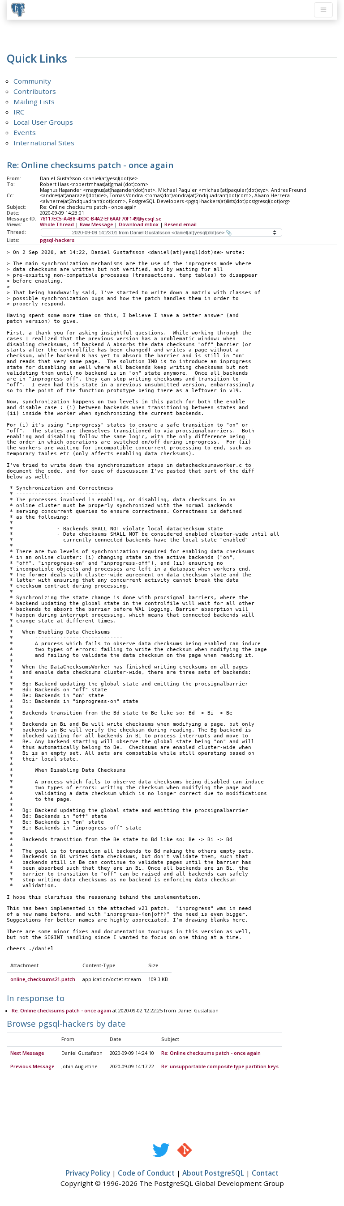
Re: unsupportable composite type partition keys (220, 1066)
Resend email (180, 224)
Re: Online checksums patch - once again (61, 1010)
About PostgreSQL (213, 1172)
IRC (19, 111)
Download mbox (139, 224)
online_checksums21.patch (42, 979)
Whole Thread (57, 224)
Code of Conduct (146, 1172)
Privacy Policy (88, 1172)
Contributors (34, 91)
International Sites (43, 142)
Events (24, 132)
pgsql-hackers (57, 240)
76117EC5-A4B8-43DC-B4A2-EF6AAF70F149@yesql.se (100, 219)
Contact (265, 1172)
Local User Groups (43, 122)
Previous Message (32, 1066)
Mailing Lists (34, 101)
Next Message (27, 1053)
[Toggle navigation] (323, 9)
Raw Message (96, 224)
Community (32, 80)
